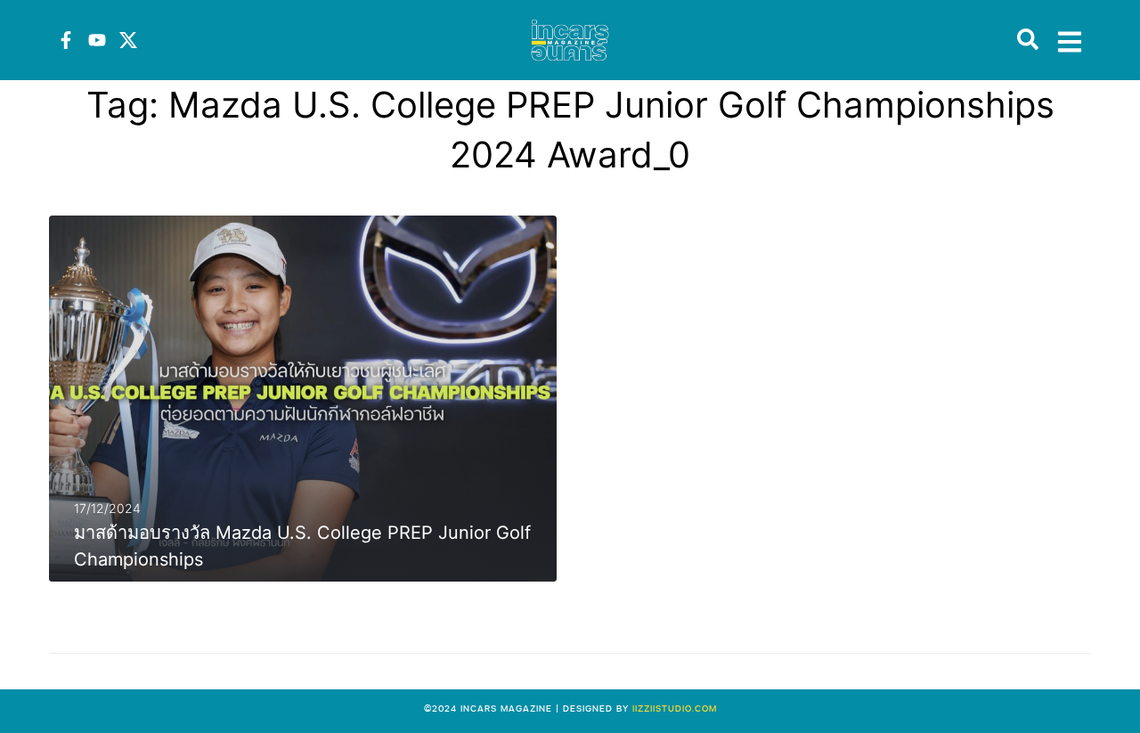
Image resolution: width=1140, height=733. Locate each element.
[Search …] (1027, 40)
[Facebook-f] (66, 40)
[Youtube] (97, 40)
